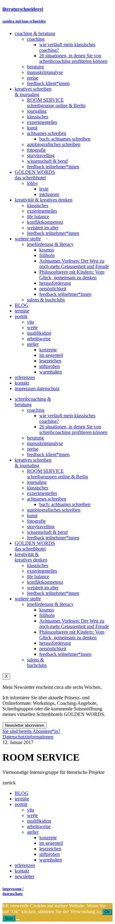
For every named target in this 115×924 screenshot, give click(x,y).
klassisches (37, 487)
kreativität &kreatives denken (31, 557)
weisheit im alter (43, 587)
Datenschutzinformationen (27, 736)
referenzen (25, 865)
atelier (33, 832)
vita (30, 809)
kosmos (46, 609)
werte (32, 815)
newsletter (24, 876)
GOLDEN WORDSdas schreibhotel (35, 546)
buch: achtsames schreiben (64, 504)
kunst (32, 515)
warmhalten (50, 859)
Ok (107, 912)
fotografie (36, 521)
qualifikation (39, 821)
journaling (37, 482)
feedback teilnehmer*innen (53, 537)
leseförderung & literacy (50, 604)
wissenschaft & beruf (47, 532)
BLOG (22, 793)
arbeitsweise (39, 826)
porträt (21, 804)
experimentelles (42, 493)
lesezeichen (50, 848)
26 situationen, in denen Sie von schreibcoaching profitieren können (73, 429)
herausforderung (55, 643)
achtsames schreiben (46, 498)
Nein (9, 918)
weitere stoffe (28, 598)
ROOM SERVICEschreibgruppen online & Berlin (57, 473)
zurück (9, 782)
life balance (38, 576)
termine (22, 798)
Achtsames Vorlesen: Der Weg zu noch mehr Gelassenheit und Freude (74, 623)
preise (32, 449)
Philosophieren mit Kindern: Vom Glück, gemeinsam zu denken (71, 634)
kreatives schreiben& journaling (33, 462)
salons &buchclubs (37, 662)
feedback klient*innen (48, 454)
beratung (35, 437)
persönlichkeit (52, 648)
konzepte (48, 837)
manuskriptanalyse (45, 443)
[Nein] (17, 920)
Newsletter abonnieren (24, 725)
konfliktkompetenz (45, 582)
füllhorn (47, 615)
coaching (35, 410)
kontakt (22, 870)
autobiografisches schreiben (53, 510)
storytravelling (41, 526)
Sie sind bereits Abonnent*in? (31, 731)
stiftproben (49, 854)
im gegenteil (51, 843)
